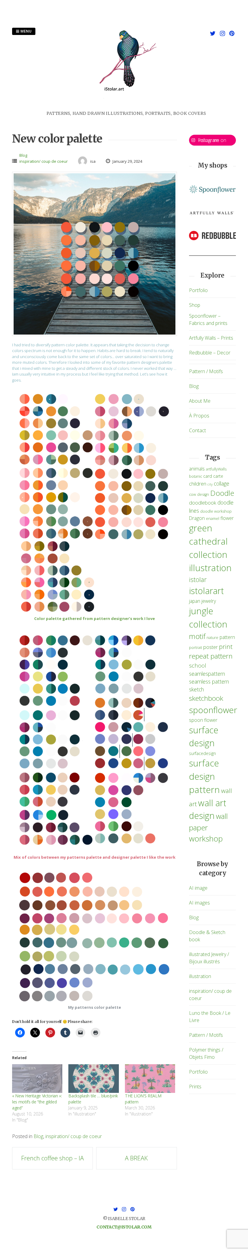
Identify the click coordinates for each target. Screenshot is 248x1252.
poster (210, 646)
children (197, 483)
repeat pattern (211, 656)
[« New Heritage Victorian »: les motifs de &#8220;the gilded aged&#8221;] (37, 1078)
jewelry (208, 601)
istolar (198, 579)
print (226, 646)
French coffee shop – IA (52, 1158)
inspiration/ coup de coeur (43, 161)
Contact (197, 430)
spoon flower (203, 720)
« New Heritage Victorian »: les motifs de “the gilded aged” (37, 1102)
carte (218, 476)
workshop (206, 838)
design (203, 494)
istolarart (206, 590)
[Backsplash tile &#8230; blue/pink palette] (93, 1078)
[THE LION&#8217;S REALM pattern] (150, 1078)
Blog (23, 155)
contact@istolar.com (123, 1227)
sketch (196, 689)
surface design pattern (204, 776)
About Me (199, 401)
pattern (227, 637)
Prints (195, 1086)
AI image (198, 888)
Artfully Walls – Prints (211, 338)
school (197, 665)
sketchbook (206, 698)
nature (212, 637)
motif (197, 636)
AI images (199, 902)
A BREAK (136, 1158)
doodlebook (202, 502)
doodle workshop (216, 511)
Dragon (197, 518)
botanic (195, 476)
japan (194, 601)
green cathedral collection (208, 541)
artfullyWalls (216, 469)
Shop (194, 305)
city (210, 484)
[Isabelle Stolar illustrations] (126, 106)
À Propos (199, 415)
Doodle (222, 493)
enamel (212, 518)
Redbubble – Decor (209, 352)
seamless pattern (209, 681)
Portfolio (198, 290)
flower (227, 518)
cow (192, 494)
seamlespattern (207, 673)
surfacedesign (202, 753)
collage (221, 483)
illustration (210, 568)
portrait (195, 647)
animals (197, 468)
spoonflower (213, 710)
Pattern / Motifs (206, 371)
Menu (25, 31)
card (207, 476)
